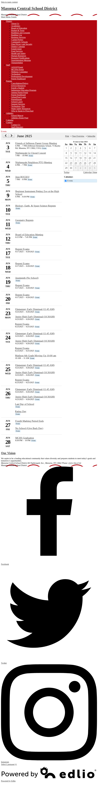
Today (66, 172)
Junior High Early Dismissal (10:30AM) (35, 316)
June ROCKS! (22, 177)
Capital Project (17, 40)
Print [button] (67, 136)
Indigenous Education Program (23, 90)
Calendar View (90, 172)
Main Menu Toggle (9, 17)
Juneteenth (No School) (26, 278)
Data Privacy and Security (21, 44)
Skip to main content (9, 2)
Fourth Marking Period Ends (29, 421)
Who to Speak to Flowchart (22, 111)
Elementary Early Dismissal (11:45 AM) (34, 309)
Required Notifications (20, 58)
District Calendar (18, 46)
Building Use (16, 35)
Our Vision (8, 453)
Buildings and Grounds (20, 33)
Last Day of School (24, 404)
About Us (15, 23)
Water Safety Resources (20, 109)
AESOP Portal (17, 67)
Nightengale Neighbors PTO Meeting (33, 162)
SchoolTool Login (18, 97)
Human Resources (18, 56)
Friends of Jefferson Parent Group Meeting (36, 143)
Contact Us (15, 125)
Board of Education (19, 28)
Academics (15, 26)
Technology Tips (18, 106)
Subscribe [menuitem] (91, 136)
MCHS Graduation (24, 438)
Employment (16, 49)
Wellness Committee (19, 72)
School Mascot (17, 115)
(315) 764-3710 (74, 463)
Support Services (18, 104)
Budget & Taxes (17, 30)
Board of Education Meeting (29, 234)
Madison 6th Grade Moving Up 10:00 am (35, 355)
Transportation (17, 63)
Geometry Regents (24, 220)
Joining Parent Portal (19, 92)
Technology (16, 74)
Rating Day (20, 411)
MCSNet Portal (17, 69)
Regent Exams (22, 249)
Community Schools (19, 42)
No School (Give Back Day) (29, 428)
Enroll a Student (17, 88)
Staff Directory (17, 127)
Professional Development (21, 76)
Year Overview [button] (78, 136)
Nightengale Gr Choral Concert (30, 153)
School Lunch (17, 102)
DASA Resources (18, 86)
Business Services (18, 37)
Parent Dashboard (18, 79)
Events (70, 181)
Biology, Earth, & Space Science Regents (35, 205)
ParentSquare (16, 99)
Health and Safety (18, 53)
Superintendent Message (21, 60)
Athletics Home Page (19, 118)
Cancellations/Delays (19, 83)
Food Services (17, 51)
